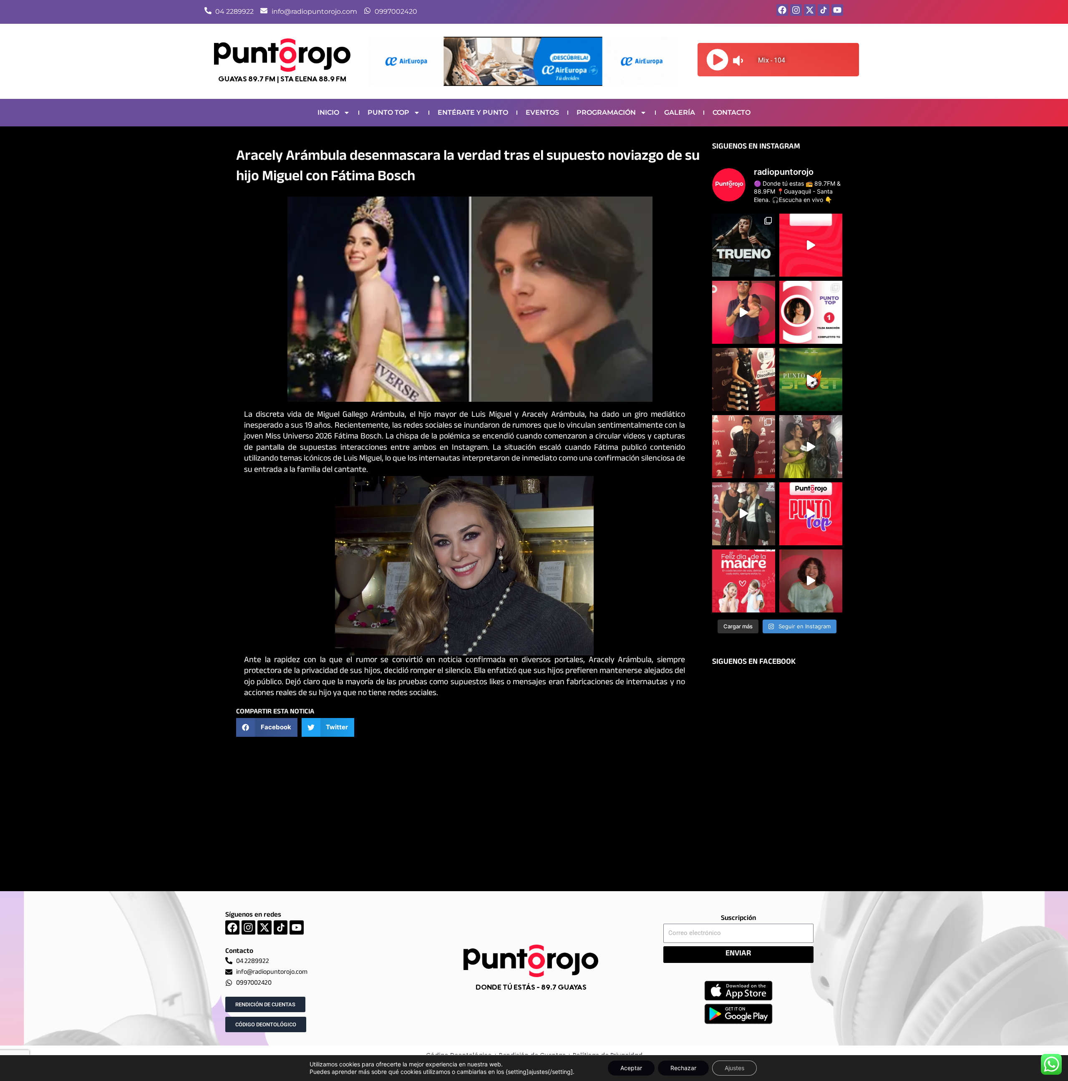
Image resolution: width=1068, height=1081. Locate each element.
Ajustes (734, 1067)
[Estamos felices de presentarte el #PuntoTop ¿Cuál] (810, 513)
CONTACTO (732, 112)
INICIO (328, 112)
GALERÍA (679, 112)
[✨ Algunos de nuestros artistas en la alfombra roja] (743, 446)
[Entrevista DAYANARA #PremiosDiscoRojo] (810, 446)
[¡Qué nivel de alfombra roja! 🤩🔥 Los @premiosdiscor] (743, 379)
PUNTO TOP (388, 112)
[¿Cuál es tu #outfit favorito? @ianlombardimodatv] (743, 312)
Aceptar (631, 1067)
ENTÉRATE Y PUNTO (473, 112)
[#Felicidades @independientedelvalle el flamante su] (810, 379)
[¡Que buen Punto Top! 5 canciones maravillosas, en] (810, 245)
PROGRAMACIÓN (606, 112)
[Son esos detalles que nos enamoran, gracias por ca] (810, 312)
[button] (266, 727)
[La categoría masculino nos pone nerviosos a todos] (810, 580)
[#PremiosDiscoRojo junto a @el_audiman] (743, 513)
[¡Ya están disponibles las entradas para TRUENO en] (743, 245)
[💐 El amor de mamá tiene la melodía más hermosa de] (743, 580)
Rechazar (683, 1067)
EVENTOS (542, 112)
